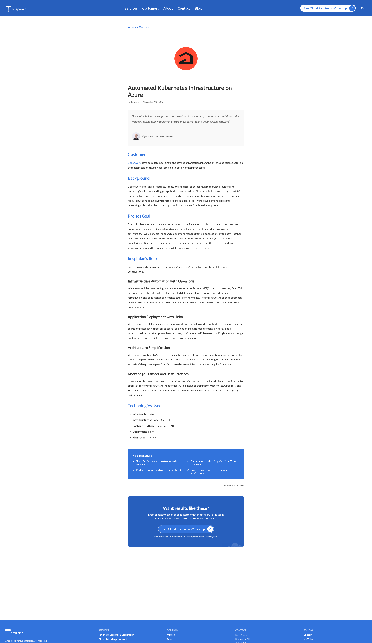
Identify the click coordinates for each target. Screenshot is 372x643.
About (168, 8)
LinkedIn (308, 634)
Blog (198, 8)
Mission (171, 634)
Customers (150, 8)
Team (169, 639)
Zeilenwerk (134, 162)
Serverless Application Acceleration (116, 634)
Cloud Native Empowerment (113, 639)
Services (131, 8)
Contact (184, 8)
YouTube (308, 639)
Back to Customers (140, 27)
